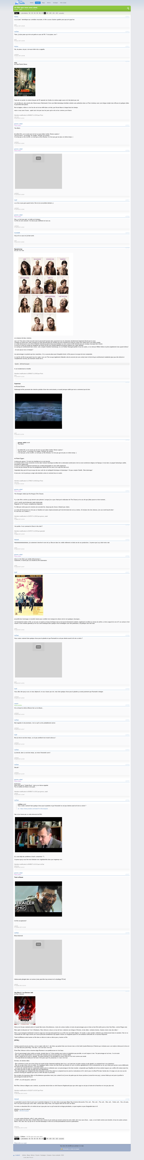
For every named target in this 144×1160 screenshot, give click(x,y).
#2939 (127, 991)
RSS (62, 1155)
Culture (21, 9)
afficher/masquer (24, 1111)
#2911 (127, 16)
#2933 (127, 749)
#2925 (127, 539)
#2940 (127, 1099)
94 (34, 13)
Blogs (43, 2)
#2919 (127, 232)
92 (29, 13)
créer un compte (75, 1149)
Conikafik (17, 233)
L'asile (24, 1157)
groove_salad (18, 124)
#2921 (127, 382)
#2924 (127, 524)
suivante (61, 13)
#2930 (127, 705)
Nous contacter (56, 1155)
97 (42, 13)
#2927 (127, 572)
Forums (38, 2)
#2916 (127, 150)
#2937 (127, 874)
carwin (16, 703)
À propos (49, 1155)
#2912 (127, 31)
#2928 (127, 635)
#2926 (127, 556)
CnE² (15, 200)
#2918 (127, 216)
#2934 (127, 764)
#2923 (127, 490)
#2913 (127, 46)
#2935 (127, 781)
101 (54, 13)
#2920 (127, 247)
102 (57, 13)
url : (19, 808)
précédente (24, 13)
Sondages (55, 2)
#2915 (127, 125)
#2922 (127, 440)
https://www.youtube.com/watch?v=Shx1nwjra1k (34, 808)
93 (32, 13)
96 (39, 13)
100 (50, 13)
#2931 (127, 720)
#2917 (127, 200)
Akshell (16, 539)
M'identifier (66, 1149)
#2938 (127, 932)
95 (37, 13)
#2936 (127, 800)
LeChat (16, 31)
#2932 (127, 734)
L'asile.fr (17, 1155)
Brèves (49, 2)
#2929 (127, 688)
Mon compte (63, 2)
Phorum (31, 1157)
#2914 (127, 61)
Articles (32, 2)
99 (47, 13)
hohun (16, 16)
